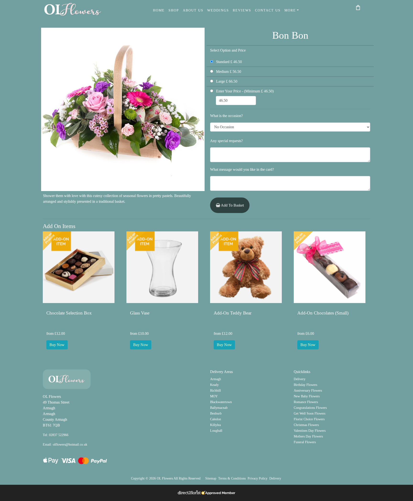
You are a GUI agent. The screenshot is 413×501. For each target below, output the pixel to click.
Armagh (215, 379)
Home (159, 10)
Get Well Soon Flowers (309, 413)
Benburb (216, 413)
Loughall (216, 430)
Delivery (299, 379)
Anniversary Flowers (308, 390)
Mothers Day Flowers (308, 436)
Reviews (242, 10)
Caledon (215, 419)
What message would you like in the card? (242, 169)
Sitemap (210, 478)
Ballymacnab (219, 408)
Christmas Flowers (306, 425)
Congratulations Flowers (310, 408)
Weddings (218, 10)
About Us (193, 10)
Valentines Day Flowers (310, 430)
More (290, 10)
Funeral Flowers (305, 442)
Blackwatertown (221, 402)
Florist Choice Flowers (309, 419)
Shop (173, 10)
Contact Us (268, 10)
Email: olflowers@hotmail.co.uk (65, 444)
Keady (214, 385)
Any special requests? (226, 141)
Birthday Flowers (305, 385)
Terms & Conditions (232, 478)
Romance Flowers (306, 402)
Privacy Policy (257, 478)
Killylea (215, 425)
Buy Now (57, 345)
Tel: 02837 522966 (55, 435)
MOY (214, 396)
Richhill (215, 390)
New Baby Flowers (307, 396)
